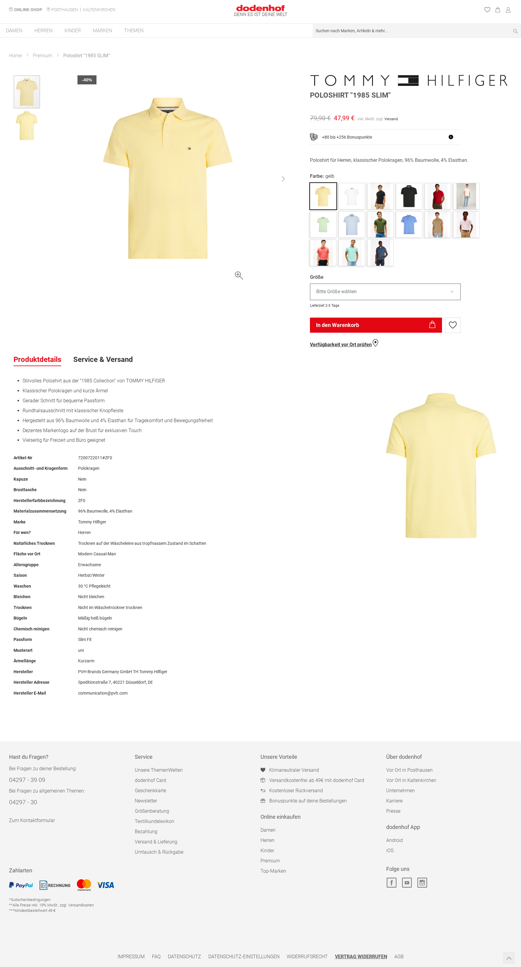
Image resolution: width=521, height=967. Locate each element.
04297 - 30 (23, 802)
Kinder (267, 850)
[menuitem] (14, 30)
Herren (267, 840)
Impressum (131, 956)
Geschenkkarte (150, 790)
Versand (391, 119)
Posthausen (64, 9)
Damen (268, 830)
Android (394, 840)
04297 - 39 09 (27, 779)
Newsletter (146, 801)
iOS (389, 850)
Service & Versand (103, 359)
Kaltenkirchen (99, 9)
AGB (399, 956)
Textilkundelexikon (154, 821)
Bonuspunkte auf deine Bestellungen (308, 801)
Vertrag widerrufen (361, 956)
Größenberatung (152, 811)
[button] (283, 180)
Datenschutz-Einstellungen (243, 956)
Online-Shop (28, 9)
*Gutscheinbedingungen (29, 899)
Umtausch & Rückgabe (159, 852)
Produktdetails (37, 359)
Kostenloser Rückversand (296, 790)
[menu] (260, 30)
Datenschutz (184, 956)
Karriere (394, 801)
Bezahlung (146, 831)
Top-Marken (273, 871)
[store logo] (260, 8)
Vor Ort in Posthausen (409, 770)
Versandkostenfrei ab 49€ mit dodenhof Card (316, 780)
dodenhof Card (150, 780)
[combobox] (417, 30)
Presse (393, 811)
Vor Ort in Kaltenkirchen (411, 780)
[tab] (37, 359)
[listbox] (408, 292)
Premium (42, 55)
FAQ (156, 956)
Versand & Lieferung (156, 842)
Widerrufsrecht (307, 956)
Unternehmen (400, 790)
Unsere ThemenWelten (159, 770)
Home (15, 55)
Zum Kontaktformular (32, 820)
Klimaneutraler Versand (294, 770)
